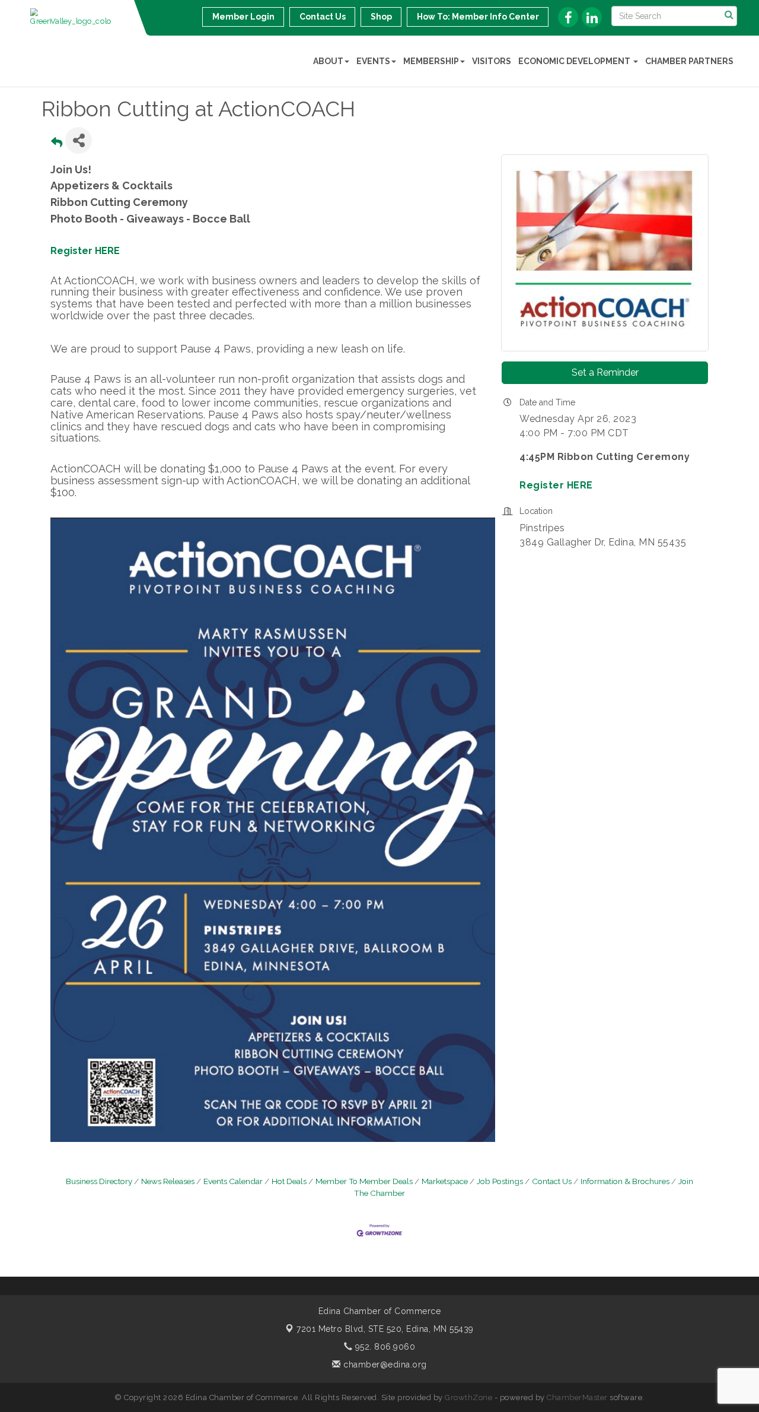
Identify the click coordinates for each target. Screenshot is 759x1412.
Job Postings (500, 1181)
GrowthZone (468, 1397)
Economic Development (575, 61)
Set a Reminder (605, 372)
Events (373, 61)
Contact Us (552, 1181)
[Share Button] (78, 140)
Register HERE (85, 250)
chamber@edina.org (384, 1364)
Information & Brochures (625, 1181)
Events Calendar (233, 1181)
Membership (431, 61)
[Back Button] (56, 144)
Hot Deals (289, 1181)
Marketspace (445, 1181)
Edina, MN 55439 (385, 1329)
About (328, 61)
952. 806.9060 (383, 1346)
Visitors (491, 61)
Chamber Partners (689, 61)
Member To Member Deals (364, 1181)
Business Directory (99, 1181)
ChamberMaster (577, 1397)
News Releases (167, 1181)
